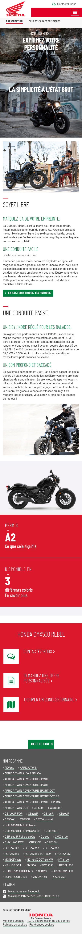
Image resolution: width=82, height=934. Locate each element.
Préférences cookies (41, 924)
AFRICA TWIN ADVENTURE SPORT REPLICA (33, 802)
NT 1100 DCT (13, 865)
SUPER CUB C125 (16, 877)
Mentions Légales (13, 921)
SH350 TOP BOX (62, 871)
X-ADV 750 (58, 877)
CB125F (33, 813)
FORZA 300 (32, 848)
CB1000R (56, 808)
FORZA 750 (64, 854)
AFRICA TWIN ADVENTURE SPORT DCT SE (32, 796)
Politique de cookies (15, 924)
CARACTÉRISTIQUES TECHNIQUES (28, 292)
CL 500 (45, 836)
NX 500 (31, 865)
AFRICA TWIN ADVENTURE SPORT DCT (30, 790)
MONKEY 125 (13, 859)
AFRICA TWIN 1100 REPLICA (23, 773)
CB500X (9, 819)
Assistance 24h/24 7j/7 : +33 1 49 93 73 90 (33, 896)
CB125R (48, 813)
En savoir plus (16, 595)
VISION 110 (40, 877)
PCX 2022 (47, 865)
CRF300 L (53, 842)
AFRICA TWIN (28, 767)
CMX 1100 (61, 836)
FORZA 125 (12, 848)
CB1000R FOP (14, 813)
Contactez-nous (66, 4)
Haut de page (40, 744)
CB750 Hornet (44, 819)
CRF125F (35, 842)
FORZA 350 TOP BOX (38, 854)
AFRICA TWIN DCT (16, 808)
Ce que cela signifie (20, 546)
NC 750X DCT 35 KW (40, 859)
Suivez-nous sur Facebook (23, 891)
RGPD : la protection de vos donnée (48, 921)
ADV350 (9, 767)
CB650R (25, 819)
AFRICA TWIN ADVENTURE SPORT (27, 779)
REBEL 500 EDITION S (19, 871)
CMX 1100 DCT (14, 842)
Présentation (14, 21)
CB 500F (39, 808)
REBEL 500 (66, 865)
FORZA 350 (12, 854)
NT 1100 (63, 859)
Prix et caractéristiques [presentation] (44, 21)
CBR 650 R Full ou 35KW (20, 836)
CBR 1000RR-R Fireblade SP (22, 831)
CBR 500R (52, 831)
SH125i (42, 871)
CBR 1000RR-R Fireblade (20, 825)
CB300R (64, 813)
